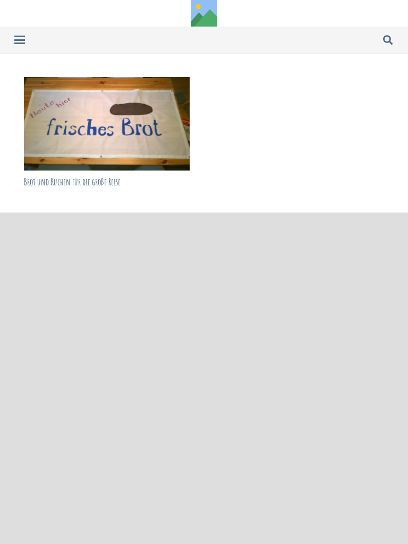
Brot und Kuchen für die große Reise (72, 182)
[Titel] (204, 13)
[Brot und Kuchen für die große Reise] (107, 124)
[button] (20, 40)
